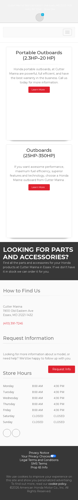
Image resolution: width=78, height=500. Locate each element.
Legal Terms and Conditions (39, 460)
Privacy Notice (39, 453)
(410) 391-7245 (13, 323)
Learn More (38, 89)
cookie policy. (57, 484)
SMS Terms (39, 463)
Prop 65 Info (39, 467)
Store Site (49, 9)
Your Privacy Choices (35, 456)
